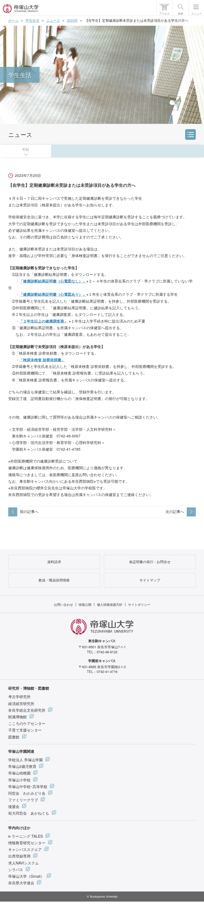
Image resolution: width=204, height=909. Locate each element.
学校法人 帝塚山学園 (25, 759)
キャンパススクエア (25, 849)
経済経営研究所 (21, 703)
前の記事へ (29, 511)
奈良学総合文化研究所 (26, 710)
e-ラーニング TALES (25, 836)
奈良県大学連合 (21, 882)
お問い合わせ (63, 604)
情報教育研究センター (26, 842)
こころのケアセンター (26, 723)
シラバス (15, 869)
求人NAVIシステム (23, 862)
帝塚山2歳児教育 (22, 766)
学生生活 (32, 20)
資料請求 (54, 561)
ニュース (53, 20)
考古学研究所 (19, 696)
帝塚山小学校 (19, 779)
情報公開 (85, 604)
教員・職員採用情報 (54, 579)
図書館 (13, 737)
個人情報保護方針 (109, 604)
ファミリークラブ (23, 799)
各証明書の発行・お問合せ (150, 561)
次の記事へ (174, 511)
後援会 (13, 806)
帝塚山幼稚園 (19, 773)
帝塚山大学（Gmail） (26, 876)
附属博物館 (17, 716)
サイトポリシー (139, 604)
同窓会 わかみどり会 (26, 793)
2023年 (72, 20)
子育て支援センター (25, 730)
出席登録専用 (19, 856)
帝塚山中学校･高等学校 (27, 786)
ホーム (13, 20)
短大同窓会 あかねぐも (28, 813)
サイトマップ (149, 579)
